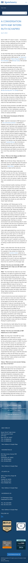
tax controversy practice (9, 122)
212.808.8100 (7, 439)
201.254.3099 (7, 503)
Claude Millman (10, 142)
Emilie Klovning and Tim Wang (9, 90)
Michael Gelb (15, 60)
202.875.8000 (7, 459)
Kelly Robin (11, 166)
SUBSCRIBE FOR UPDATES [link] (13, 414)
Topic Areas (3, 7)
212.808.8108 (7, 441)
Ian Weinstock (22, 57)
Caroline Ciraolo (13, 253)
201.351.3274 (7, 504)
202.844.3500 (7, 461)
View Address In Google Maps (9, 444)
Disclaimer (20, 558)
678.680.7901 (7, 483)
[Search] (25, 13)
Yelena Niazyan (15, 59)
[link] (9, 2)
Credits (4, 559)
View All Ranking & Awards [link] (13, 554)
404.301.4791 (7, 481)
